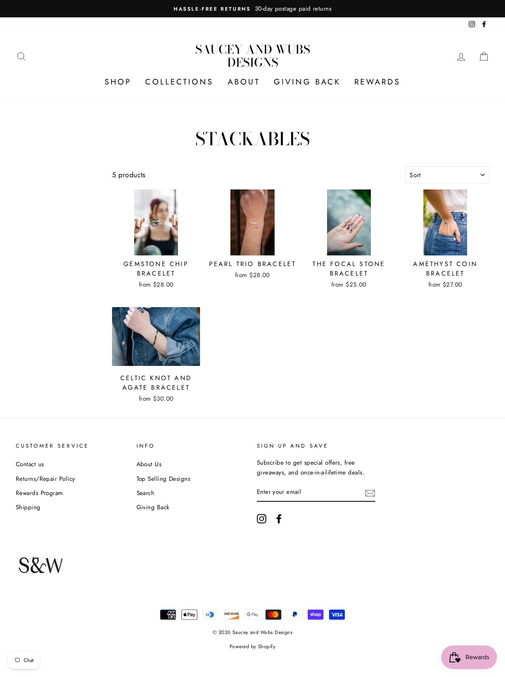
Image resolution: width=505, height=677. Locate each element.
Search (146, 493)
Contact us (30, 464)
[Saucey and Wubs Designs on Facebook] (279, 518)
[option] (252, 8)
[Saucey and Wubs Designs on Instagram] (261, 518)
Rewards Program (39, 493)
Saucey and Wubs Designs (252, 55)
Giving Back (307, 82)
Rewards (377, 82)
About (244, 82)
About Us (149, 464)
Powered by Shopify (252, 646)
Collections (179, 82)
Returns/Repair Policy (45, 478)
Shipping (28, 507)
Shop (118, 82)
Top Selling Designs (164, 478)
